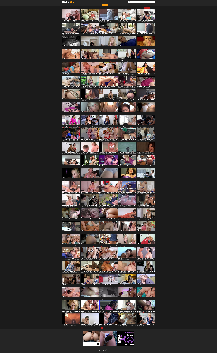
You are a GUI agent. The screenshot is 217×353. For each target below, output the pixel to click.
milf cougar (130, 127)
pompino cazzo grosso (127, 87)
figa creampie (129, 21)
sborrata (82, 34)
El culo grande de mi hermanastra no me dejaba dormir (71, 86)
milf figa (102, 47)
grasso (93, 140)
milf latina (120, 325)
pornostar (63, 153)
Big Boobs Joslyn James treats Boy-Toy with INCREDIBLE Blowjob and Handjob (90, 192)
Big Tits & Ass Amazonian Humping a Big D (69, 152)
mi (99, 61)
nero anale (86, 127)
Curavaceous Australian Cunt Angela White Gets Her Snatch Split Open (127, 311)
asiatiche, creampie (150, 153)
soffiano (128, 47)
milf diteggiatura (102, 299)
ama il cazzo (83, 61)
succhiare (123, 61)
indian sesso (71, 166)
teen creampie (140, 312)
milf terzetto (142, 193)
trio (145, 193)
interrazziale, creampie (141, 100)
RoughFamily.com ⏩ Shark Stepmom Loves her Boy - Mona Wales (90, 218)
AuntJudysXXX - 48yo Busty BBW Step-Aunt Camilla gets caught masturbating (90, 152)
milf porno (66, 193)
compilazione (68, 47)
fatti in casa (64, 47)
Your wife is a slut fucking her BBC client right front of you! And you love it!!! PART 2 (90, 271)
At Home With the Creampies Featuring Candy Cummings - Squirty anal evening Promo (71, 245)
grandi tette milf (154, 100)
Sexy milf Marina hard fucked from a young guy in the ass (127, 139)
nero (62, 127)
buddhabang (135, 325)
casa (100, 47)
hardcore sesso (139, 180)
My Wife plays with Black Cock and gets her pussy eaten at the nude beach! (127, 192)
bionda (121, 166)
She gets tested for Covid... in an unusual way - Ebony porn (108, 271)
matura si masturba (93, 153)
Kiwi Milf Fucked (65, 324)
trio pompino (112, 127)
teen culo (119, 74)
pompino (89, 21)
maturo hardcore (132, 61)
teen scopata (72, 87)
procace (107, 87)
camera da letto (152, 140)
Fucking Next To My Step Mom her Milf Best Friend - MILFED (146, 192)
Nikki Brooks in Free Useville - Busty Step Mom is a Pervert (146, 218)
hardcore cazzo (85, 285)
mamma (93, 74)
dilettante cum (111, 153)
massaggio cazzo (143, 259)
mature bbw (90, 34)
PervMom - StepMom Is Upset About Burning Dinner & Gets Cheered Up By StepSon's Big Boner (146, 20)
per (118, 166)
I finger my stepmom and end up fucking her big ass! (108, 218)
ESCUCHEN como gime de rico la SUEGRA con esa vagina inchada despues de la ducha (146, 33)
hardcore (82, 21)
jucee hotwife (147, 87)
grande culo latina (144, 166)
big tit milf (90, 193)
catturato (82, 153)
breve (100, 246)
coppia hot (109, 325)
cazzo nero (91, 127)
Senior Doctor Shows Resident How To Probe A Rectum (71, 205)
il (99, 100)
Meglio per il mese (86, 4)
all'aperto (87, 166)
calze (82, 285)
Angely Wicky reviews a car (142, 284)
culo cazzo (109, 219)
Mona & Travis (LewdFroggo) (104, 165)
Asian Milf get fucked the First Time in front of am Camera (108, 99)
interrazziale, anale (69, 140)
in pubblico (104, 246)
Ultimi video (152, 7)
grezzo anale (95, 206)
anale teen (82, 206)
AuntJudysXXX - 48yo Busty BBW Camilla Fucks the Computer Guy (90, 33)
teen (119, 21)
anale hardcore (139, 325)
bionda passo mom (154, 47)
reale (119, 299)
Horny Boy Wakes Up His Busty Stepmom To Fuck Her (146, 73)
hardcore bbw (86, 153)
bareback (87, 219)
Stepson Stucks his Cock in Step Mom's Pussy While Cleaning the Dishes (108, 311)
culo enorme (114, 140)
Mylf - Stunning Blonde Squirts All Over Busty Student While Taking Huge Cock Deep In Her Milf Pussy (127, 126)
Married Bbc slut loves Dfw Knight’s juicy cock (89, 60)
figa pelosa (120, 219)
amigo (119, 34)
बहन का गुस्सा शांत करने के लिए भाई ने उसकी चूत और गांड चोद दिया (71, 165)
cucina (119, 100)
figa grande (126, 246)
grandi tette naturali (127, 206)
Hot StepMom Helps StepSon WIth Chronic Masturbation (90, 245)
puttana (107, 299)
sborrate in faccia (102, 127)
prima (109, 100)
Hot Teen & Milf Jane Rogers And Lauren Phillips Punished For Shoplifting (108, 126)
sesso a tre (152, 127)
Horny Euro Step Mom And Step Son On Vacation (127, 284)
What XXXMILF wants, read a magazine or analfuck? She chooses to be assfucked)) (90, 73)
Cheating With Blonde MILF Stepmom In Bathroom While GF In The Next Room (146, 205)
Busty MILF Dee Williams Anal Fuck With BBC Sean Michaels (108, 192)
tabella (108, 34)
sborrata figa (83, 246)
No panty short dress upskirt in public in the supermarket (108, 245)
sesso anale (93, 61)
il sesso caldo (145, 180)
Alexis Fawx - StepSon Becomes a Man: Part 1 (126, 46)
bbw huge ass (150, 166)
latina (84, 259)
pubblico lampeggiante (110, 246)
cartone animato (108, 166)
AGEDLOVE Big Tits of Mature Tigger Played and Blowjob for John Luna (108, 86)
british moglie (111, 87)
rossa (153, 74)
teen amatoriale (141, 34)
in (99, 272)
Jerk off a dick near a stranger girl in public (107, 205)
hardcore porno (121, 312)
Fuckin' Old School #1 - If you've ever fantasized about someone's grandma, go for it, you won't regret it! (90, 284)
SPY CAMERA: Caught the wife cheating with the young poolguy (71, 231)
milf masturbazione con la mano (146, 21)
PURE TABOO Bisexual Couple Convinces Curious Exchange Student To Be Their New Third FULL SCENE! (71, 284)
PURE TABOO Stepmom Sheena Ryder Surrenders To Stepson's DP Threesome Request (146, 126)
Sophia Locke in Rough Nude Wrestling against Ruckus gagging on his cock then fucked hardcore (108, 284)
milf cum (125, 21)
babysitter (110, 299)
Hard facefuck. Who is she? (86, 99)
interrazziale (120, 153)
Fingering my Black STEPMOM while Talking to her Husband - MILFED (71, 126)
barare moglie (125, 285)
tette (76, 21)
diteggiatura (142, 299)
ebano (105, 312)
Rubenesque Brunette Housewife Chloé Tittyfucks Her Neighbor (71, 192)
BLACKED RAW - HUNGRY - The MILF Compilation (71, 139)
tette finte (86, 21)
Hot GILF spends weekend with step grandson (145, 139)
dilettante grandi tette (95, 21)
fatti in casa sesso (146, 61)
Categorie (99, 4)
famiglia (126, 100)
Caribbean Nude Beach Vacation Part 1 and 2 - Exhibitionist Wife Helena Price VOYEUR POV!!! (127, 152)
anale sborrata (64, 100)
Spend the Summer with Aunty (104, 20)
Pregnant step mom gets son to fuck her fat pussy (90, 139)
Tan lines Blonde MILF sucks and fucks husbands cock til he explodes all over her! (108, 152)
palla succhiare (92, 87)
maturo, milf (70, 61)
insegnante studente (65, 272)
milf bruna (105, 100)
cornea (149, 246)
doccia (152, 206)
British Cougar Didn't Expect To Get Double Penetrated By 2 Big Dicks (146, 324)
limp (109, 259)
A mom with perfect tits (66, 73)
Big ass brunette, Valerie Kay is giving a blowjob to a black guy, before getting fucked (127, 86)
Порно (65, 2)
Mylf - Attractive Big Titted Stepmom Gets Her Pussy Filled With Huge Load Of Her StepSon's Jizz (90, 324)
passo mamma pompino (76, 312)
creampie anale (88, 61)
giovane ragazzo (128, 140)
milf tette (85, 34)
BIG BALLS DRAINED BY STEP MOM (68, 258)
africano (110, 272)
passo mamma (139, 47)
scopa (100, 153)
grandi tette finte (92, 325)
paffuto (90, 74)
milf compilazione (76, 140)
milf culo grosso (153, 34)
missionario (149, 272)
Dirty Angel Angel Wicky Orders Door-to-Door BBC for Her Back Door (71, 20)
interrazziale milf (69, 285)
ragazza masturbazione (111, 206)
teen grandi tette (149, 259)
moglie (74, 180)
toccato (108, 74)
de (137, 34)
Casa (63, 4)
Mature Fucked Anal (65, 99)
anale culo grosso (66, 87)
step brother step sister (147, 47)
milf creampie (148, 100)
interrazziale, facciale (126, 180)
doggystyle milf (148, 206)
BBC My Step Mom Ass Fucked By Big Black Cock (89, 126)
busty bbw (94, 34)
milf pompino (139, 74)
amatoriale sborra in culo (92, 299)
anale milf (82, 127)
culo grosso (95, 180)
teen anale (146, 312)
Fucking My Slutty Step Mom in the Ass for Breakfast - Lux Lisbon (71, 311)
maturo (74, 74)
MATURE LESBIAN (121, 258)
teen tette (108, 127)
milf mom (71, 74)
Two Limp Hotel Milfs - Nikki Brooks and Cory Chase (108, 258)
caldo (107, 180)
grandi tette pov (105, 21)
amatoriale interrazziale (71, 219)
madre (90, 219)
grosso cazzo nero (129, 325)
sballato (114, 299)
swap (122, 246)
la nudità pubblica (133, 153)
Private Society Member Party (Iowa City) (69, 218)
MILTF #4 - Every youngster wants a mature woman (90, 165)
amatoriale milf (107, 61)
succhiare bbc (89, 272)
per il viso (103, 153)
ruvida (140, 87)
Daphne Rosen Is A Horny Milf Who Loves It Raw (108, 231)
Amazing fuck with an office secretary (106, 33)
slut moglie (64, 180)
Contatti (110, 349)
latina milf (82, 312)
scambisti (122, 299)
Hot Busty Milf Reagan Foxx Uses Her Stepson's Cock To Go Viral (90, 46)
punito (85, 312)
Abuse (114, 349)
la (137, 166)
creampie (122, 21)
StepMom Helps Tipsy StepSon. (124, 73)
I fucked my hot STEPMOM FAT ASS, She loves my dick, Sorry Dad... (90, 258)
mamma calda (95, 127)
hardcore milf (123, 34)
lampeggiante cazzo (103, 206)
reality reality (79, 285)
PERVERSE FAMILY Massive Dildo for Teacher (89, 205)
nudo (120, 193)
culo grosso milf (104, 259)
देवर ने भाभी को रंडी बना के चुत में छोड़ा (142, 60)
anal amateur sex (70, 100)
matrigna (143, 87)
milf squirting (125, 127)
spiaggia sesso (123, 193)
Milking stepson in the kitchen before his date (126, 99)
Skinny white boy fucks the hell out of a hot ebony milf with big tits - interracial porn (90, 231)
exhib (115, 246)
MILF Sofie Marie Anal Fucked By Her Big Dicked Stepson (127, 205)
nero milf (133, 87)
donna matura (83, 166)
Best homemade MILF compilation (68, 46)
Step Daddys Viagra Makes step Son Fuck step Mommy (146, 46)
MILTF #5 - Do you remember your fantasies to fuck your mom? (146, 245)
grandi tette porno (73, 193)
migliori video (68, 4)
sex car (79, 34)
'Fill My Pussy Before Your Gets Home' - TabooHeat (146, 271)
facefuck (82, 100)
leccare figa (131, 34)
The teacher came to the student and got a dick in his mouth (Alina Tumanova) (71, 271)
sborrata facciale (131, 219)
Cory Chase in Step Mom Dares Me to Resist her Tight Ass (127, 165)
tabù (70, 206)
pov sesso (128, 153)
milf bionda (66, 21)
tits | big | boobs (149, 219)
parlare (110, 21)
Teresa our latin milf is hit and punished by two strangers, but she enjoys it (90, 311)
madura (112, 61)
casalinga (108, 312)
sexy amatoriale (125, 219)
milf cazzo (143, 206)
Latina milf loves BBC (122, 324)
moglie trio (82, 272)
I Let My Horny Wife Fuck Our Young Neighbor (126, 245)
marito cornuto (130, 246)
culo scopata (120, 87)
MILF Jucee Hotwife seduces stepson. (144, 86)
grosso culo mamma (77, 127)
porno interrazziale (71, 21)
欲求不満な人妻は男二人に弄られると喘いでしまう (146, 152)
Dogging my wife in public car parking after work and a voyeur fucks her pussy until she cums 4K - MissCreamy (71, 33)
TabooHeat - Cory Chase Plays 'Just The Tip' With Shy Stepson (146, 231)
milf (100, 21)
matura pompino (149, 74)
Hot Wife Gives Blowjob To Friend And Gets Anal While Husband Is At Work (127, 271)
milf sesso (66, 61)
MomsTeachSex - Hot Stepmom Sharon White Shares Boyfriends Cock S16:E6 (90, 86)
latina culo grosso (147, 34)
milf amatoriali (150, 312)
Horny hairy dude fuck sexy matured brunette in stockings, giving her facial (127, 218)
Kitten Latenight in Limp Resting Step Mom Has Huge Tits (108, 73)
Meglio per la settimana (77, 4)
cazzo (138, 259)
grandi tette (96, 47)
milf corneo (152, 61)
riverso (121, 47)
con (100, 34)
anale (63, 21)
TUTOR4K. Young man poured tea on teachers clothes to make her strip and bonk (127, 231)
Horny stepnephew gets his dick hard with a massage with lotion (146, 258)
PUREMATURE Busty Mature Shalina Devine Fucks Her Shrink (71, 60)
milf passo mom (97, 140)
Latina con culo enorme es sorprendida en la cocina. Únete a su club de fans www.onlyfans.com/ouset (146, 165)
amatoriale (105, 34)
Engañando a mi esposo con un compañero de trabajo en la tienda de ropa (146, 311)
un (137, 219)
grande (87, 193)
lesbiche (119, 259)
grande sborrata (90, 47)
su (84, 219)
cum (74, 100)
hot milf (138, 153)
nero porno (102, 272)
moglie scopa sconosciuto (66, 34)
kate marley (134, 299)
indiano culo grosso (77, 166)
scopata (123, 140)
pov (101, 21)
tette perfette (64, 74)
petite (85, 87)
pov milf (106, 47)
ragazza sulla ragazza (128, 299)
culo (132, 140)
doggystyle (122, 206)
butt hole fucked (74, 206)
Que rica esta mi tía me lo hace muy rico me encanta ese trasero (108, 324)
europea (119, 285)
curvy (92, 246)
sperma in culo (73, 272)
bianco (142, 61)
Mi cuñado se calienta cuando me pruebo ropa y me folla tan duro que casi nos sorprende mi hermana (108, 60)
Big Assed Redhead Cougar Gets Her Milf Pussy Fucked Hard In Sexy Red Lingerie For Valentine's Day (108, 139)
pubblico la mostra (74, 34)
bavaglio (100, 285)
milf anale (77, 100)
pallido (110, 140)
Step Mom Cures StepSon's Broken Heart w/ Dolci (90, 20)
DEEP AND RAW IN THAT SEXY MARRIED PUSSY (145, 99)
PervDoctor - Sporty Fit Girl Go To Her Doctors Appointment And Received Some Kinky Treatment (127, 20)
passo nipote (139, 140)
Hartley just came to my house (105, 46)
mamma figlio (88, 140)
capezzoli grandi (131, 100)
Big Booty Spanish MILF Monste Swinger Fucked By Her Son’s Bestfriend (127, 60)
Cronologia (94, 4)
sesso (63, 61)
